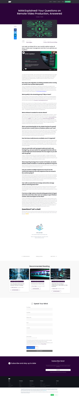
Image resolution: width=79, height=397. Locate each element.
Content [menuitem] (59, 1)
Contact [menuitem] (20, 386)
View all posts (39, 256)
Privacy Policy (43, 343)
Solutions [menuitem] (54, 1)
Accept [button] (52, 394)
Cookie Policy (44, 390)
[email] (15, 38)
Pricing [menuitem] (63, 1)
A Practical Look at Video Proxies (37, 283)
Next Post (53, 256)
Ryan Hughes (29, 42)
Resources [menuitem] (9, 386)
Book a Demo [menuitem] (68, 1)
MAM (48, 42)
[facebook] (15, 29)
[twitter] (15, 32)
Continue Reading (35, 288)
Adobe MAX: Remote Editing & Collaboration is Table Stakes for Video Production (60, 285)
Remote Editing (53, 42)
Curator (45, 42)
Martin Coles (55, 288)
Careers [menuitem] (20, 385)
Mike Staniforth (14, 287)
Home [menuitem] (9, 382)
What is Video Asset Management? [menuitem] (45, 385)
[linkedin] (15, 35)
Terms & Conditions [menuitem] (43, 386)
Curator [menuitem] (50, 1)
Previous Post (26, 256)
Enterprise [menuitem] (31, 382)
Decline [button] (56, 394)
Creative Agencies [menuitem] (32, 386)
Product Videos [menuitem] (10, 385)
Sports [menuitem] (31, 385)
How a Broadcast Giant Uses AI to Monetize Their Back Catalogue (17, 284)
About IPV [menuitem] (20, 382)
